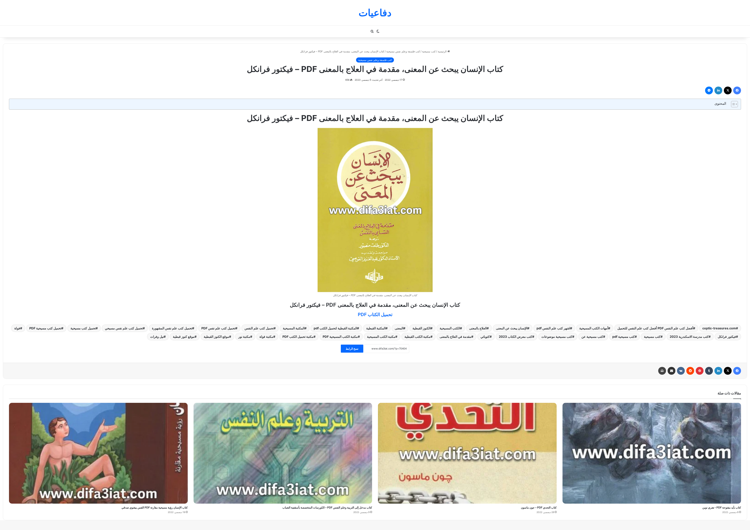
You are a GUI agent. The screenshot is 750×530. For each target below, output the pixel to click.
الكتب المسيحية (450, 328)
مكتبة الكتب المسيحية (381, 337)
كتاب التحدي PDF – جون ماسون (539, 507)
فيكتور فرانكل (727, 337)
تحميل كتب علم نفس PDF (218, 328)
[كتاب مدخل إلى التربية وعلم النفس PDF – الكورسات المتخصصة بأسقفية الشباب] (283, 453)
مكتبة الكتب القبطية (417, 337)
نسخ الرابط (352, 348)
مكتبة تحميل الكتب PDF (297, 337)
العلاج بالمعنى (478, 328)
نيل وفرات (157, 337)
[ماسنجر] (709, 90)
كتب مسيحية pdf (623, 337)
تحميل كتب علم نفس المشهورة (172, 328)
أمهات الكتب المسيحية (593, 328)
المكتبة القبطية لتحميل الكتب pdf (335, 328)
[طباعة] (662, 371)
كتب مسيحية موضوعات (556, 337)
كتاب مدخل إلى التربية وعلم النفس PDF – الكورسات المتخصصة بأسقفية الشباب (327, 507)
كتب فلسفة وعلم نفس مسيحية (403, 51)
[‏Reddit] (690, 371)
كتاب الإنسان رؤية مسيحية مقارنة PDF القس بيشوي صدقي (154, 507)
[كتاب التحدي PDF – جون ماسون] (467, 453)
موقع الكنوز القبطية (216, 337)
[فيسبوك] (737, 90)
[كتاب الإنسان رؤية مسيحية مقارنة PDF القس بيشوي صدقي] (98, 453)
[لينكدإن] (718, 90)
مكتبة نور (244, 337)
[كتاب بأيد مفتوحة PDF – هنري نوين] (651, 453)
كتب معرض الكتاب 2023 (515, 337)
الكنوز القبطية (421, 328)
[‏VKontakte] (681, 371)
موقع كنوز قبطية (184, 337)
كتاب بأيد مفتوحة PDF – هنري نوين (721, 507)
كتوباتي (485, 337)
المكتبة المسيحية (293, 328)
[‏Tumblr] (709, 371)
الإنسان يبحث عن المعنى (511, 328)
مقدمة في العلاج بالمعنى (455, 337)
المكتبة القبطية (376, 328)
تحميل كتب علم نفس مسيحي (124, 328)
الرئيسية (442, 51)
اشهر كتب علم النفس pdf (553, 328)
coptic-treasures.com (719, 328)
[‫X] (728, 90)
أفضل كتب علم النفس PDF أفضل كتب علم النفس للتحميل (655, 328)
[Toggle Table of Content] (732, 104)
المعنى (399, 328)
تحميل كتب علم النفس (259, 328)
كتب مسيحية (429, 51)
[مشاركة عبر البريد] (671, 371)
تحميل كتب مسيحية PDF (45, 328)
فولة (17, 328)
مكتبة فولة (266, 337)
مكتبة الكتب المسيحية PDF (340, 337)
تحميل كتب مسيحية (83, 328)
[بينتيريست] (700, 371)
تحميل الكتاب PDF (375, 314)
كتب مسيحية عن (592, 337)
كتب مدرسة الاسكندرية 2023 (689, 337)
